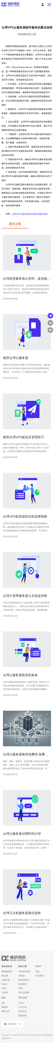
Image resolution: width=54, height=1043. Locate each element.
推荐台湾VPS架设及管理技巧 (23, 437)
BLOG (21, 1003)
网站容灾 (6, 1011)
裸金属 (5, 975)
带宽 (20, 988)
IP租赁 (21, 975)
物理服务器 (7, 971)
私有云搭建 (23, 992)
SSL (3, 1003)
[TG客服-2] (50, 323)
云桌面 (5, 992)
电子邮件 (39, 975)
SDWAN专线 (24, 971)
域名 (37, 971)
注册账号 (42, 4)
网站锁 (5, 1007)
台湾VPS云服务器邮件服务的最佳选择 (30, 214)
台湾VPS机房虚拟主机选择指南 (25, 516)
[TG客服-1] (50, 316)
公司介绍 (22, 1007)
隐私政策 (22, 1015)
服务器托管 (23, 980)
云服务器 (6, 980)
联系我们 (22, 1011)
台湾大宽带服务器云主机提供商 (25, 595)
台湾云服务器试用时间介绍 (22, 833)
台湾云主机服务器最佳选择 (22, 913)
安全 (4, 997)
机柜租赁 (22, 984)
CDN (4, 988)
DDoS (4, 984)
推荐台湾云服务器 (15, 358)
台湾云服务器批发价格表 (20, 675)
